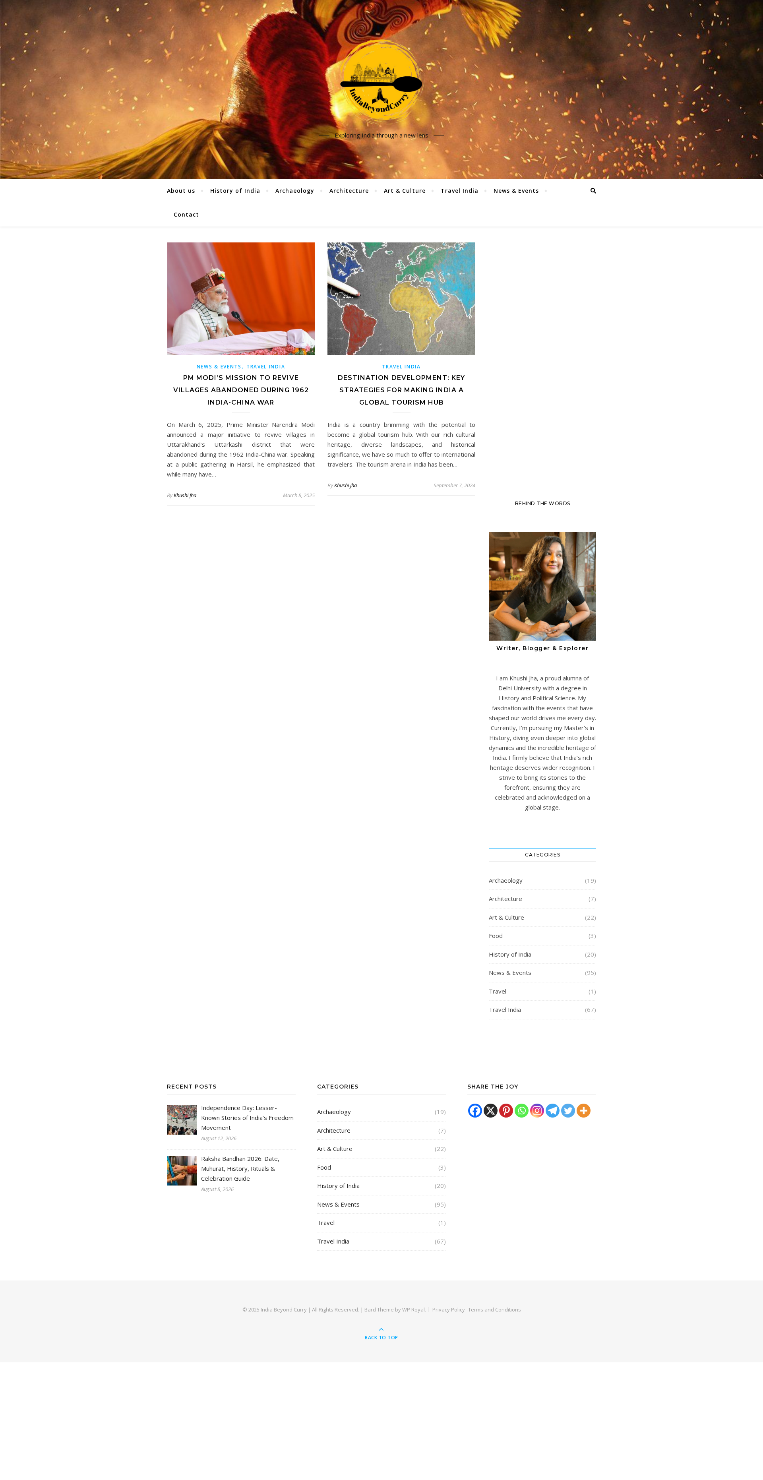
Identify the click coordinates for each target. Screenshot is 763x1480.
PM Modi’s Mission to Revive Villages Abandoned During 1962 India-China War (241, 390)
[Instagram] (537, 1111)
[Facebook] (475, 1111)
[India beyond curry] (381, 82)
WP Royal (413, 1309)
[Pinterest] (506, 1111)
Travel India (459, 190)
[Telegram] (553, 1111)
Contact (186, 214)
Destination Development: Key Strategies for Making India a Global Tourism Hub (401, 390)
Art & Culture (405, 190)
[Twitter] (568, 1111)
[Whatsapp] (522, 1111)
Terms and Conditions (494, 1309)
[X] (491, 1111)
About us (181, 190)
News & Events (516, 190)
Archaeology (294, 190)
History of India (235, 190)
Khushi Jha (185, 495)
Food (496, 936)
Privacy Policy (448, 1309)
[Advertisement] (542, 361)
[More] (584, 1111)
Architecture (349, 190)
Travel (497, 991)
